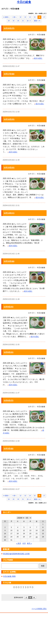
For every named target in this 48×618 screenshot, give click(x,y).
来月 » (29, 543)
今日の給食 (24, 1)
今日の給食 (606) (9, 576)
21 (23, 20)
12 (20, 17)
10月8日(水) (8, 352)
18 (8, 20)
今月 (24, 543)
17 (44, 17)
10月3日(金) (8, 449)
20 (18, 20)
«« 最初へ (6, 17)
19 (13, 20)
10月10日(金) (9, 261)
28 (37, 537)
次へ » (29, 20)
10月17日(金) (9, 74)
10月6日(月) (8, 400)
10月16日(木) (9, 119)
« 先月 (18, 543)
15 (34, 17)
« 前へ (15, 17)
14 (30, 17)
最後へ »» (37, 20)
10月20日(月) (9, 28)
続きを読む (37, 58)
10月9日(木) (8, 307)
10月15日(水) (9, 167)
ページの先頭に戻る (39, 609)
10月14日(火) (9, 213)
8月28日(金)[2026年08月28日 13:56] (16, 554)
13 (25, 17)
